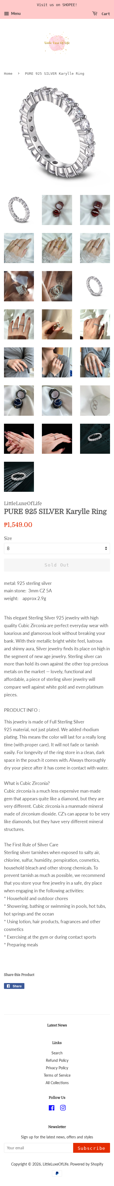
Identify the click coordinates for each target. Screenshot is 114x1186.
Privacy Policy (57, 1068)
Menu (15, 13)
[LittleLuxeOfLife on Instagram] (63, 1108)
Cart (104, 13)
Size (8, 538)
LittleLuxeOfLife (55, 1164)
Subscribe (92, 1148)
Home (8, 74)
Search (57, 1053)
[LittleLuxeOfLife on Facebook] (52, 1108)
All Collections (57, 1082)
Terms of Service (57, 1075)
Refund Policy (57, 1060)
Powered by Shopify (86, 1164)
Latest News (57, 1025)
